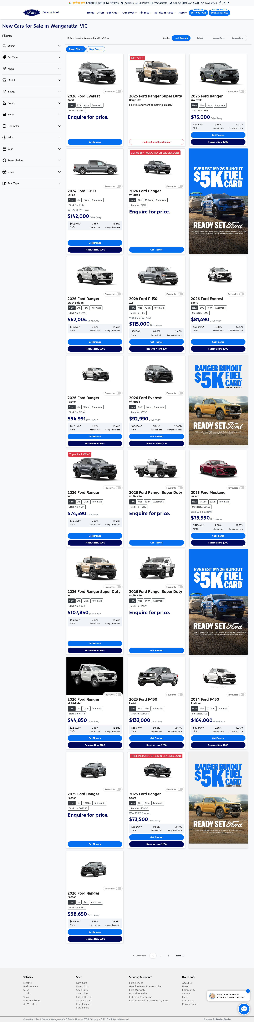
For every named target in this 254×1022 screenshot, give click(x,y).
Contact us (188, 1000)
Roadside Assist (138, 993)
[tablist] (209, 38)
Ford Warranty (137, 990)
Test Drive (82, 993)
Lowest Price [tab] (218, 38)
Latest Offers (83, 997)
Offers (101, 12)
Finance (144, 12)
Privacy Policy (190, 1004)
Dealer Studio (223, 1019)
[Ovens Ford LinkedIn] (229, 2)
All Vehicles (29, 1004)
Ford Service (136, 983)
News (185, 986)
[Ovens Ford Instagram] (225, 2)
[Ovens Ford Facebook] (221, 2)
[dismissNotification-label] (248, 991)
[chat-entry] (244, 1009)
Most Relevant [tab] (181, 38)
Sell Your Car (198, 12)
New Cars (81, 983)
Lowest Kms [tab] (237, 38)
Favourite (110, 91)
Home (90, 12)
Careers (186, 993)
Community (188, 990)
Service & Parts (163, 12)
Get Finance (95, 142)
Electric (27, 983)
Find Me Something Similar (156, 142)
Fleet (185, 997)
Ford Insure (82, 1007)
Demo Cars (82, 986)
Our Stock (128, 12)
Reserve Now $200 (218, 142)
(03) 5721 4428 (190, 3)
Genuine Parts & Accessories (145, 986)
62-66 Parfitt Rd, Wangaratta (151, 3)
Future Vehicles (32, 1000)
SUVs (26, 990)
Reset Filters (76, 49)
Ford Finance (83, 1004)
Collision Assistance (140, 997)
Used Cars (82, 990)
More (181, 12)
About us (187, 983)
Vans (26, 997)
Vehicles (112, 12)
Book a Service (219, 12)
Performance (30, 986)
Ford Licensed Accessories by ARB (148, 1000)
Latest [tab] (200, 38)
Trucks (27, 993)
